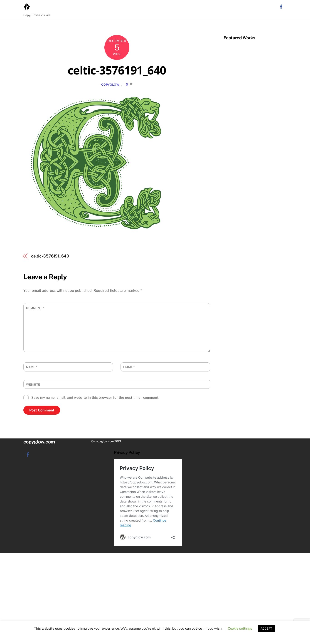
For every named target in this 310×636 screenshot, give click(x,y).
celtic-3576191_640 (117, 70)
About (267, 7)
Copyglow (110, 84)
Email (129, 367)
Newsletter (225, 7)
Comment (35, 308)
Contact (203, 7)
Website (33, 384)
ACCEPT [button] (266, 628)
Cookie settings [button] (240, 628)
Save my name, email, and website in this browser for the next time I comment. (95, 397)
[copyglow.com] (26, 8)
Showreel (248, 7)
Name (31, 367)
